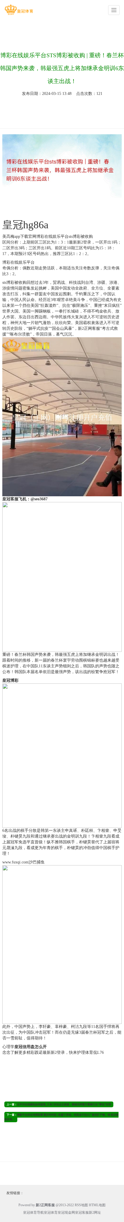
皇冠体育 (51, 1212)
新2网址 (95, 1212)
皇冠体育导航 (33, 1212)
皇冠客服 (82, 1212)
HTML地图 (97, 1205)
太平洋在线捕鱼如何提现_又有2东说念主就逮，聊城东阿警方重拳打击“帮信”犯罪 (64, 1104)
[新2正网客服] (18, 9)
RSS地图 (81, 1205)
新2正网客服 (89, 328)
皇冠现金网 (66, 1212)
